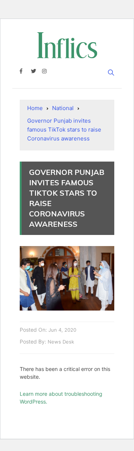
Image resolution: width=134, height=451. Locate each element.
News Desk (61, 342)
